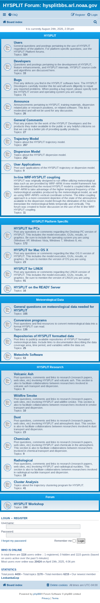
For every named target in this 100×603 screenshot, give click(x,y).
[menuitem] (13, 15)
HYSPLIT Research (50, 367)
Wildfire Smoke (25, 395)
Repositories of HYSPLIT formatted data (44, 336)
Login (5, 518)
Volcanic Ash (23, 374)
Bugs (18, 80)
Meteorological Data (50, 300)
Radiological (23, 460)
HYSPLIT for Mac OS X (31, 250)
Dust (17, 417)
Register (20, 518)
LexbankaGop (10, 577)
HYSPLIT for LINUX (28, 268)
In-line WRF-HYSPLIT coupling (37, 177)
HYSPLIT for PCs (27, 228)
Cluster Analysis (26, 482)
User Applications (27, 164)
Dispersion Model (27, 151)
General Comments (28, 120)
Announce (21, 101)
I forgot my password (13, 540)
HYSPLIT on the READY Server (37, 287)
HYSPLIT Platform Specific (50, 221)
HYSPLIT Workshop (29, 504)
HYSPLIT (50, 35)
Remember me (63, 540)
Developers (22, 61)
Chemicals (22, 439)
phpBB (37, 594)
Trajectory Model (26, 139)
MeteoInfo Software (28, 355)
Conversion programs (30, 320)
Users (18, 42)
